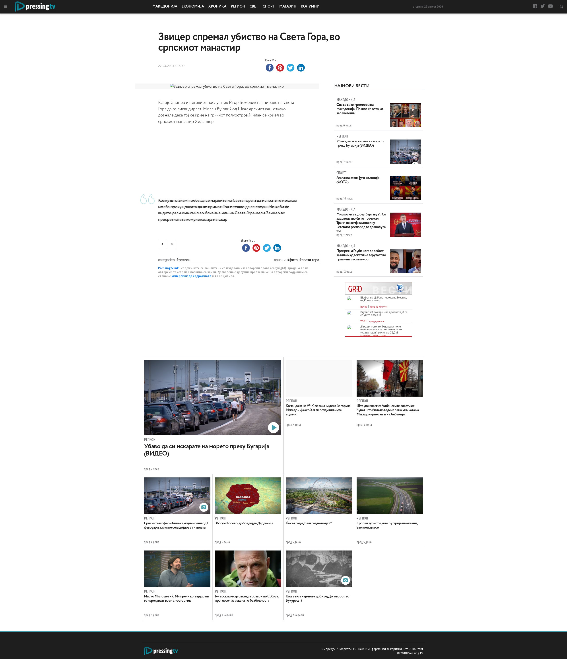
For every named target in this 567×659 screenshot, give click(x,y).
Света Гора (310, 260)
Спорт (269, 6)
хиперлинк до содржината (191, 276)
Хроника (217, 6)
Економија (193, 6)
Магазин (287, 6)
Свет (254, 6)
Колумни (310, 6)
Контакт (417, 649)
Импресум (329, 649)
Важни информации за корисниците (383, 649)
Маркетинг (347, 649)
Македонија (164, 6)
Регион (238, 6)
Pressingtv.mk (168, 268)
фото (293, 260)
